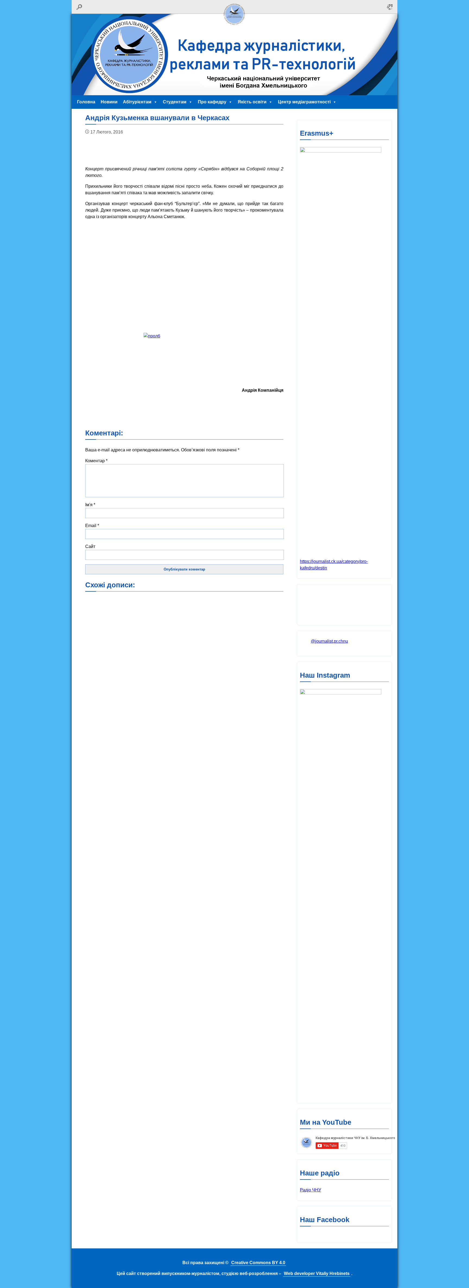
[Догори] (234, 26)
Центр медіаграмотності (304, 102)
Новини (109, 102)
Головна (86, 102)
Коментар (96, 460)
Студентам (174, 102)
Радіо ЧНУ (310, 1190)
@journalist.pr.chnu (329, 641)
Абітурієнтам (137, 102)
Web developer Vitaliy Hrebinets (317, 1273)
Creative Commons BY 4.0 (258, 1262)
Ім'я (90, 504)
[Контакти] (390, 7)
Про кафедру (212, 102)
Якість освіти (252, 102)
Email (92, 525)
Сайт (90, 546)
